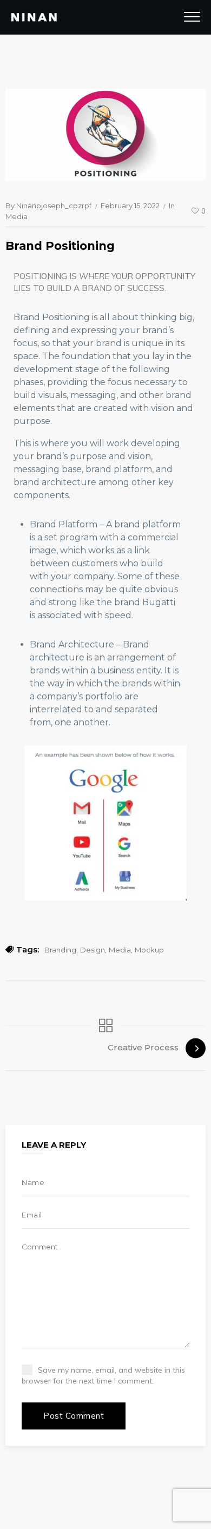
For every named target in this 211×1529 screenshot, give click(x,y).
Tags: (27, 949)
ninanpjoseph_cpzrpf (53, 205)
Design (92, 949)
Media (16, 216)
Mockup (149, 949)
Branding (60, 949)
